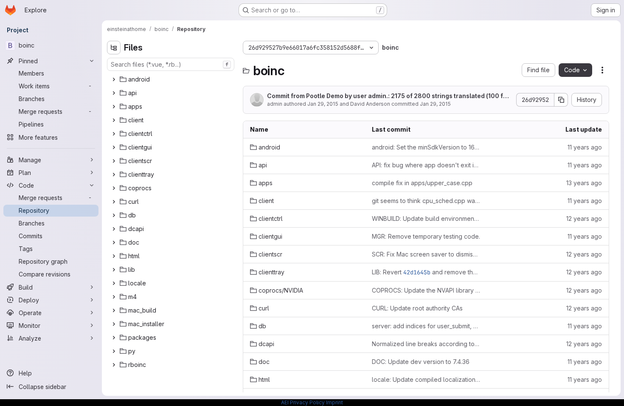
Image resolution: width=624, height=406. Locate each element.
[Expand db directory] (114, 215)
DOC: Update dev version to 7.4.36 (420, 361)
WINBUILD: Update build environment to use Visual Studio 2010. (426, 218)
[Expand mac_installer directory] (114, 324)
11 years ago (585, 147)
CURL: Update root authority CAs (417, 308)
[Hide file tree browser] (114, 47)
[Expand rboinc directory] (114, 365)
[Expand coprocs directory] (114, 188)
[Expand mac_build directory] (114, 310)
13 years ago (584, 182)
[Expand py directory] (114, 351)
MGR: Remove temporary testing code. (426, 236)
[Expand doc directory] (114, 242)
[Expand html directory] (114, 256)
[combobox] (170, 64)
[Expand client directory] (114, 120)
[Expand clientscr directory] (114, 161)
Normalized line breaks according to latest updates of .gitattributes (426, 343)
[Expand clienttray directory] (114, 174)
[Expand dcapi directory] (114, 229)
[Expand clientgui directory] (114, 147)
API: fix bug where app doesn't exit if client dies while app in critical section (426, 165)
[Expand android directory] (114, 79)
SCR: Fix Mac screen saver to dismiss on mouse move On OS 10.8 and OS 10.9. (426, 254)
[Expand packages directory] (114, 338)
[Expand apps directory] (114, 107)
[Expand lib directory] (114, 270)
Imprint (334, 402)
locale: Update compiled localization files (426, 379)
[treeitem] (171, 79)
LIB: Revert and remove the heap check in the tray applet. (426, 272)
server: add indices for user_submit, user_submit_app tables (426, 326)
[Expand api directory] (114, 93)
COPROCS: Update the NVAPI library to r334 (426, 290)
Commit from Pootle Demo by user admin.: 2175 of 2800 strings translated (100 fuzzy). (388, 96)
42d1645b (416, 272)
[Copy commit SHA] (561, 100)
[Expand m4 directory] (114, 297)
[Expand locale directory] (114, 283)
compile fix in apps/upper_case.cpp (422, 182)
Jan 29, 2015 (322, 104)
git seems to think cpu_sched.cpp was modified (426, 200)
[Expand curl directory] (114, 202)
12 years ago (584, 218)
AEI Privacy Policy (303, 402)
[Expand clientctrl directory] (114, 134)
